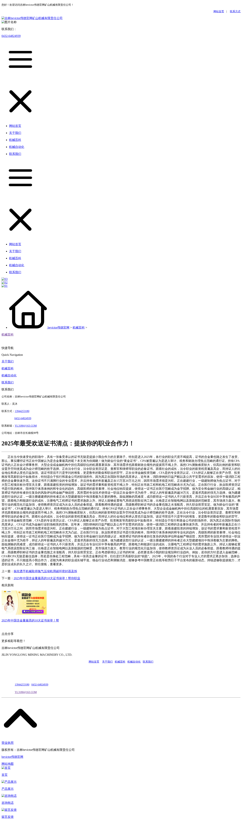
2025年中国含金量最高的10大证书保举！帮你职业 (47, 578)
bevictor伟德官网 (58, 327)
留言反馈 (8, 816)
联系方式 (235, 11)
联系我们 (8, 382)
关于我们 (8, 361)
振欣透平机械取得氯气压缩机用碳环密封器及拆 (45, 571)
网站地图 (8, 763)
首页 (5, 774)
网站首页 (218, 11)
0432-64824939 (11, 35)
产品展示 (8, 788)
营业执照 (8, 742)
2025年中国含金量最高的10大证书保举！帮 (30, 620)
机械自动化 (9, 375)
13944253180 (22, 411)
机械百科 (79, 327)
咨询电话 (8, 802)
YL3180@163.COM (26, 692)
